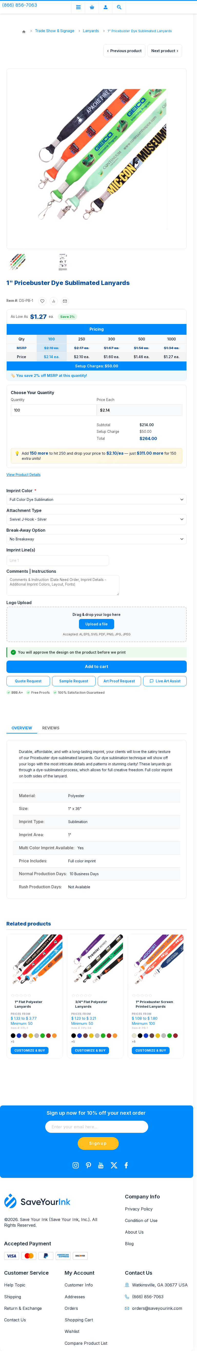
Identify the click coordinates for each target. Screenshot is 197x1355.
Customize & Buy (29, 1050)
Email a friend (65, 301)
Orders (71, 1308)
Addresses (75, 1296)
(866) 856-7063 (147, 1296)
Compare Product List (86, 1343)
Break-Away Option (25, 530)
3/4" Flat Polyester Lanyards (91, 1004)
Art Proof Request (119, 681)
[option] (26, 262)
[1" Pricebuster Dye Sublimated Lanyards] (16, 262)
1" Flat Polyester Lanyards (28, 1004)
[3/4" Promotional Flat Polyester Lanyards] (95, 962)
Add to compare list (54, 301)
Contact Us (15, 1319)
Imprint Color (20, 490)
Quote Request (28, 681)
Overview (22, 728)
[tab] (21, 728)
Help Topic (14, 1284)
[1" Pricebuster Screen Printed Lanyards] (156, 962)
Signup (98, 1143)
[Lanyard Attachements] (63, 262)
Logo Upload (19, 602)
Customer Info (79, 1284)
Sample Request (73, 681)
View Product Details (23, 475)
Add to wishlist (42, 301)
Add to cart (96, 666)
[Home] (23, 32)
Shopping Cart (79, 1319)
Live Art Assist (168, 681)
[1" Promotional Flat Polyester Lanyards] (35, 962)
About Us (134, 1232)
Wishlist (72, 1331)
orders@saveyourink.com (157, 1308)
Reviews (51, 728)
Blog (129, 1243)
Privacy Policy (139, 1208)
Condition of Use (141, 1220)
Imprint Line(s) (20, 549)
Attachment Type (24, 510)
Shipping (12, 1296)
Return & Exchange (23, 1308)
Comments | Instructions (31, 571)
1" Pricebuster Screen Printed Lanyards (154, 1004)
